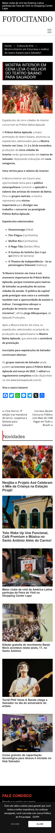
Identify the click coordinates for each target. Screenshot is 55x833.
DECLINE (15, 824)
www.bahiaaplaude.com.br (26, 380)
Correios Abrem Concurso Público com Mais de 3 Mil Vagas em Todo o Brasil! (42, 418)
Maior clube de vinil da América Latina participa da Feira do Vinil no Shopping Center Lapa (27, 5)
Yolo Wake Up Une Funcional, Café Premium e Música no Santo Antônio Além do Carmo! (26, 536)
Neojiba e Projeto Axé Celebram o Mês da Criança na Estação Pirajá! (27, 486)
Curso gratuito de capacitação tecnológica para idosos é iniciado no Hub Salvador (26, 758)
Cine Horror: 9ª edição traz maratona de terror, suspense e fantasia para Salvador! (14, 418)
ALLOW (40, 824)
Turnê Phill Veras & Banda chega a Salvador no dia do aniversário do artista (24, 703)
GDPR (36, 817)
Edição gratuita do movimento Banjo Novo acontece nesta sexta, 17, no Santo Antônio (26, 648)
